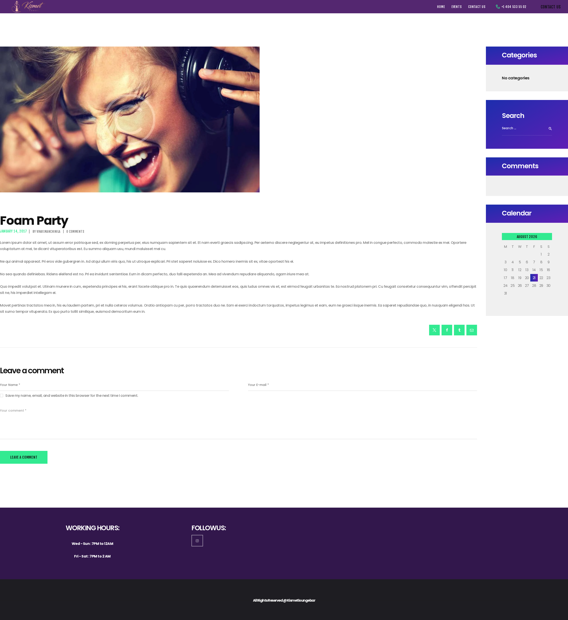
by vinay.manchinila (47, 231)
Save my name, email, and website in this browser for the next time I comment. (71, 395)
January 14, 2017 (13, 231)
